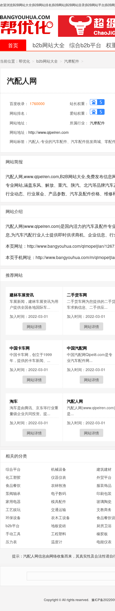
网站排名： (19, 113)
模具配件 (58, 501)
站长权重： (79, 103)
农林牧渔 (58, 485)
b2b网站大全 (49, 45)
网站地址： (19, 122)
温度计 (56, 541)
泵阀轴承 (13, 493)
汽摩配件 (71, 61)
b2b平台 (13, 525)
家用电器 (13, 501)
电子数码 (58, 493)
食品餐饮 (13, 485)
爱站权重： (79, 113)
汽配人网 (75, 401)
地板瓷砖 (58, 525)
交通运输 (58, 509)
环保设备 (13, 517)
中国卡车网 (20, 348)
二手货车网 (77, 295)
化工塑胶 (13, 477)
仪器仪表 (58, 477)
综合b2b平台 (85, 45)
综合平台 (13, 469)
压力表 (11, 541)
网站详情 (34, 326)
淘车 (14, 401)
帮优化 (24, 61)
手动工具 (13, 533)
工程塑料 (58, 533)
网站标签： (19, 141)
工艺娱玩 (13, 509)
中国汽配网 (77, 348)
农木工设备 (60, 517)
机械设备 (58, 469)
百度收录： (19, 103)
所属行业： (79, 122)
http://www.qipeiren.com (48, 132)
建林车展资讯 (22, 295)
